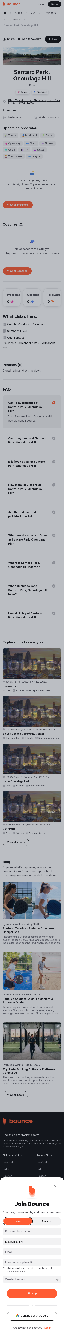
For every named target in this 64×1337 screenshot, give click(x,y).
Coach (46, 1221)
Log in (47, 1327)
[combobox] (32, 1241)
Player (17, 1221)
